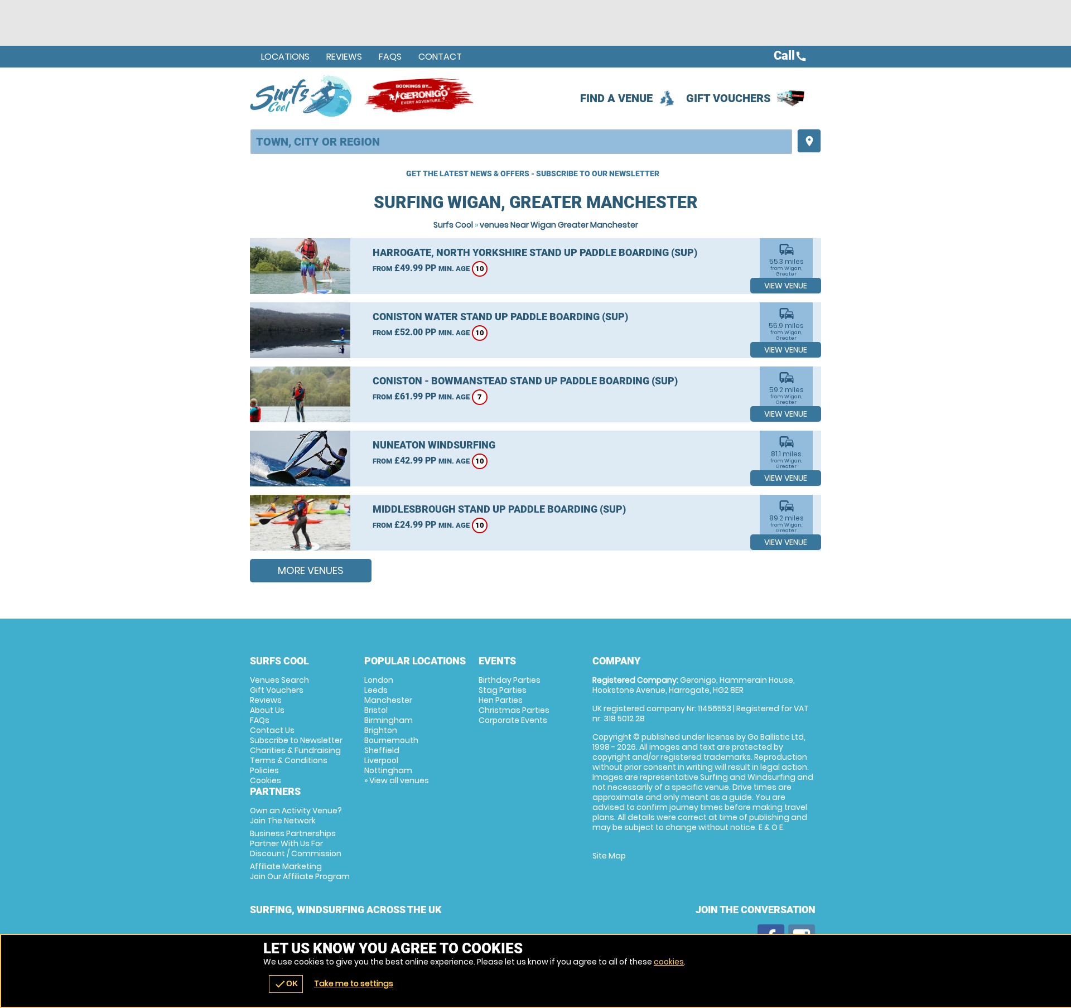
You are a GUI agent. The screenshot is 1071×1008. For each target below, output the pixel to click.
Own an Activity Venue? (296, 815)
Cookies (265, 780)
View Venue (785, 285)
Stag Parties (503, 690)
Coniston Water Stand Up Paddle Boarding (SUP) (500, 316)
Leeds (376, 690)
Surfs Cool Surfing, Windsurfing (301, 95)
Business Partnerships (295, 843)
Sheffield (381, 750)
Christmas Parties (514, 710)
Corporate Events (513, 720)
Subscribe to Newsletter (296, 740)
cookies (669, 961)
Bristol (376, 710)
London (378, 680)
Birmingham (388, 720)
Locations (285, 56)
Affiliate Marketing (300, 871)
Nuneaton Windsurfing (434, 445)
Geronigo (420, 95)
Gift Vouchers (728, 98)
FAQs (390, 56)
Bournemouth (391, 740)
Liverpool (381, 760)
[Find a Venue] (521, 142)
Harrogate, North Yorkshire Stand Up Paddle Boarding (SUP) (535, 252)
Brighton (380, 730)
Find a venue (616, 98)
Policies (264, 770)
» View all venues (396, 780)
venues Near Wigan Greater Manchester (559, 224)
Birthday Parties (510, 680)
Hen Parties (501, 700)
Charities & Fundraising (295, 750)
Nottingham (388, 770)
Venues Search (279, 680)
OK (286, 984)
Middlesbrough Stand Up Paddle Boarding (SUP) (499, 509)
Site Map (609, 855)
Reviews (344, 56)
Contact (440, 56)
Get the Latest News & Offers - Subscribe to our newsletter (532, 173)
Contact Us (272, 730)
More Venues (311, 570)
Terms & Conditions (288, 760)
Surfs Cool (453, 224)
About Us (267, 710)
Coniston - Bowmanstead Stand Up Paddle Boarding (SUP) (525, 381)
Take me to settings (353, 983)
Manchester (388, 700)
